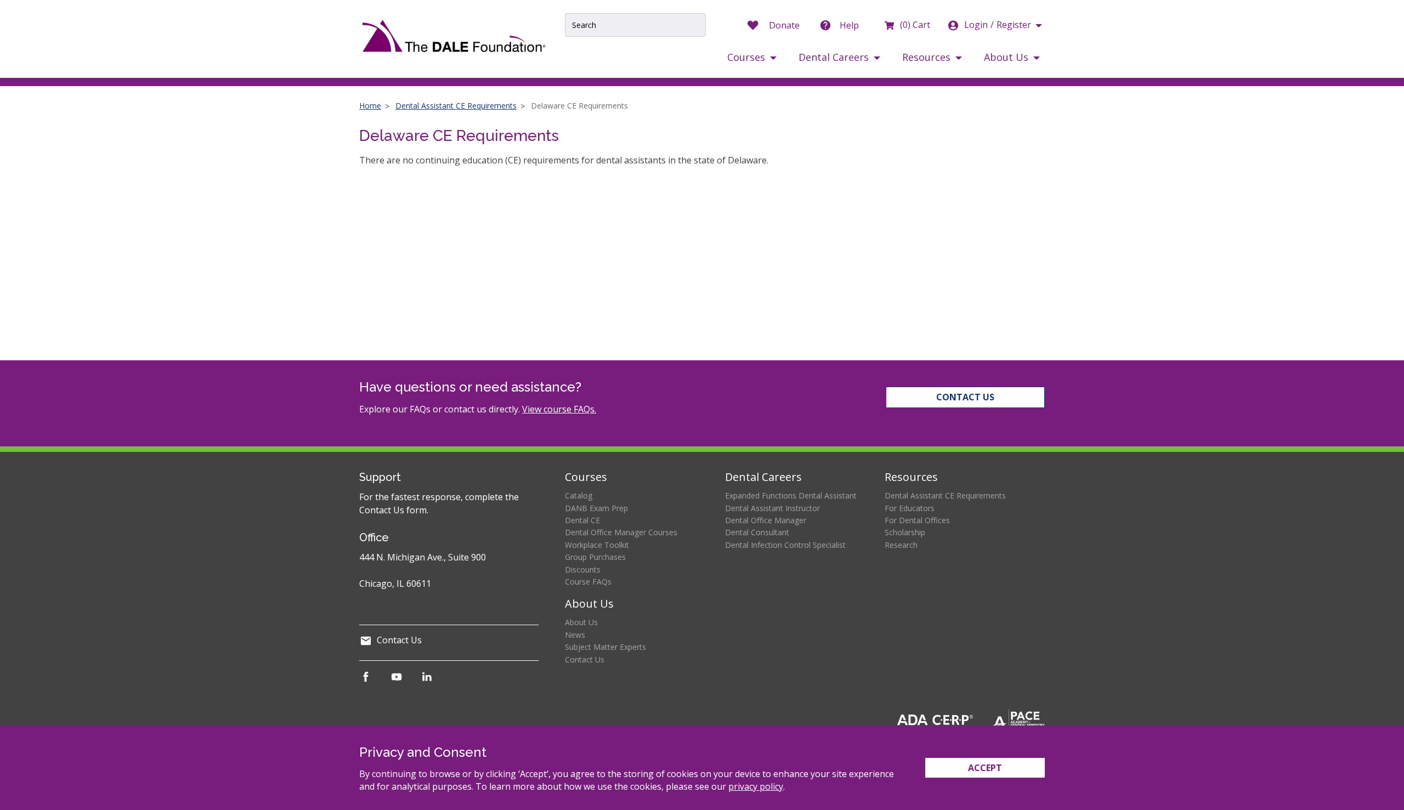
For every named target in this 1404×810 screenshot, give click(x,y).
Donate (784, 25)
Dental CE (582, 520)
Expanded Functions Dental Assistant (791, 495)
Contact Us (965, 397)
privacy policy (755, 786)
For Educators (910, 508)
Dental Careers (763, 476)
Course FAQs (588, 581)
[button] (752, 57)
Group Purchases (595, 557)
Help (849, 25)
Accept (985, 768)
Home (370, 105)
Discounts (583, 569)
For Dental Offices (917, 520)
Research (901, 545)
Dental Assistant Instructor (772, 508)
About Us (589, 603)
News (575, 635)
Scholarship (905, 532)
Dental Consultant (757, 532)
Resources (911, 476)
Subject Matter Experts (605, 647)
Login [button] (997, 25)
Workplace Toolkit (597, 545)
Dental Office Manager (765, 520)
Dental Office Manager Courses (621, 532)
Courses (586, 476)
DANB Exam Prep (596, 508)
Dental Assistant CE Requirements (456, 105)
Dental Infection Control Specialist (785, 545)
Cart (915, 25)
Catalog (578, 495)
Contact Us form (393, 510)
